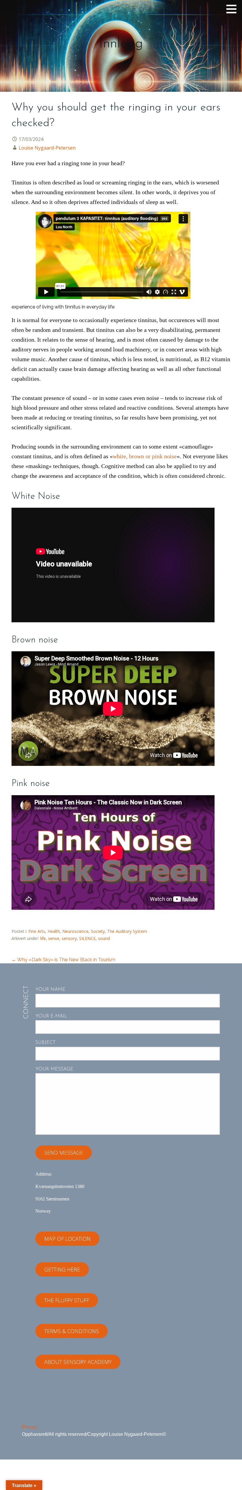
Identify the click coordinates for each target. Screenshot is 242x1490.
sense (53, 938)
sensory (69, 938)
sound (104, 938)
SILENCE (87, 938)
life (43, 938)
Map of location (67, 1238)
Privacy (29, 1427)
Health (54, 931)
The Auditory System (127, 931)
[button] (233, 9)
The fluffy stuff (66, 1300)
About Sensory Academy (78, 1361)
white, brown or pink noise (145, 456)
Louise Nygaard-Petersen (47, 147)
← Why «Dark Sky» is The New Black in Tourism (63, 959)
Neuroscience (75, 931)
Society (98, 931)
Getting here (62, 1269)
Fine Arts (36, 931)
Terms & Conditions (71, 1331)
